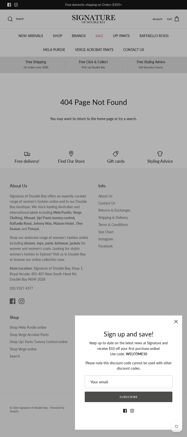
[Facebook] (125, 411)
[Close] (176, 321)
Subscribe (129, 397)
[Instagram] (132, 411)
